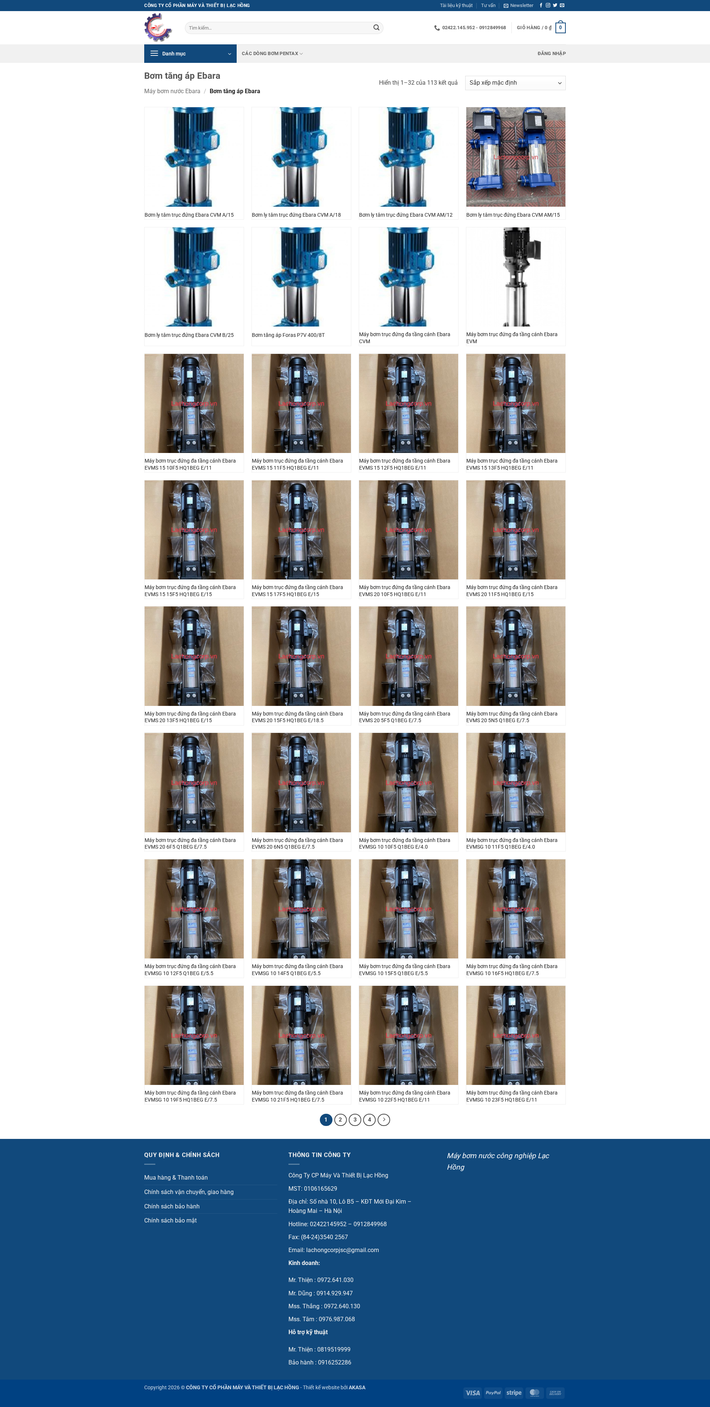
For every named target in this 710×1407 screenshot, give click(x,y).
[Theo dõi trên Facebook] (541, 5)
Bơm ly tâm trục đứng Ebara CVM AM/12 (406, 215)
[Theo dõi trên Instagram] (548, 5)
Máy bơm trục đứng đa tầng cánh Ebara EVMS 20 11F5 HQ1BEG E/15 (512, 591)
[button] (518, 5)
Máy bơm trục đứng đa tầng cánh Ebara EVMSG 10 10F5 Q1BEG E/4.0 (404, 843)
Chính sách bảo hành (172, 1206)
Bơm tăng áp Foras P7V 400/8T (288, 335)
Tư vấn (488, 5)
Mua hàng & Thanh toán (176, 1177)
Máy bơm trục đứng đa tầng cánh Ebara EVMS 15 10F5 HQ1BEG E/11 (190, 464)
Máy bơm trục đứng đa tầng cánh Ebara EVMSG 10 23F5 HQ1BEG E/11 (512, 1096)
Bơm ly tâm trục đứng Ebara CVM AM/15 (513, 215)
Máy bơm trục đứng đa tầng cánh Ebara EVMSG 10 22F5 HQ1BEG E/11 (404, 1096)
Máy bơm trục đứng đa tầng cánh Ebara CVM (404, 338)
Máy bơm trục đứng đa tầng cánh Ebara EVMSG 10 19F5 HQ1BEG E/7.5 (190, 1096)
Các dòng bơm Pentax (270, 53)
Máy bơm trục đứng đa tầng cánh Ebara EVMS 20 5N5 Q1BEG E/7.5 (512, 717)
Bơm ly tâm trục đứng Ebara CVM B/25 (189, 335)
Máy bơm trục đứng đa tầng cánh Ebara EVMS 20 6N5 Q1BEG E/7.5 (297, 843)
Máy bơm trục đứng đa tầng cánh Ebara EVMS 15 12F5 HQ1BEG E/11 (404, 464)
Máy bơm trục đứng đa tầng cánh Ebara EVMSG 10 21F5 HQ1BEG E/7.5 (297, 1096)
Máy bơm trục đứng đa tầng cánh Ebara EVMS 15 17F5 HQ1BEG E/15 (297, 591)
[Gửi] (376, 28)
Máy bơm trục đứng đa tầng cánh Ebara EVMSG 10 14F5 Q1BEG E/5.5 (297, 970)
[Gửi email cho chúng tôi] (562, 5)
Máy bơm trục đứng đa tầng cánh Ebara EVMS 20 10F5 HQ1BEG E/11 (404, 591)
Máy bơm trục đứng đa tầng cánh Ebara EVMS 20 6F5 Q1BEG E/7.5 (190, 843)
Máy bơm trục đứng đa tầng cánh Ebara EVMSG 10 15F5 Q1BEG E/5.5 (404, 970)
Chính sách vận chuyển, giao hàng (189, 1191)
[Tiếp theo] (384, 1120)
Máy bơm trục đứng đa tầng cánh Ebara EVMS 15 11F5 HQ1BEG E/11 (297, 464)
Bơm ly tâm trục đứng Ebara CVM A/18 (296, 215)
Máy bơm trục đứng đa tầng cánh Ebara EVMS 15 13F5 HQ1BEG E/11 (512, 464)
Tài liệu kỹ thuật (456, 5)
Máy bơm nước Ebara (172, 91)
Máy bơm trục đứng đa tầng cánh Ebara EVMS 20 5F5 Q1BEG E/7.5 (404, 717)
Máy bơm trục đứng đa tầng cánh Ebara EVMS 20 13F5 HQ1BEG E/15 (190, 717)
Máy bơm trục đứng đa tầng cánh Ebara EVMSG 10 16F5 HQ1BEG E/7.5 (512, 970)
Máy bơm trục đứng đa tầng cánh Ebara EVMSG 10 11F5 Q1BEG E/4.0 (512, 843)
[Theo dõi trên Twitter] (555, 5)
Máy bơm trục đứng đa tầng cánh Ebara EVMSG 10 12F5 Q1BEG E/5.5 (190, 970)
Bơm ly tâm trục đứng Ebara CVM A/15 (189, 215)
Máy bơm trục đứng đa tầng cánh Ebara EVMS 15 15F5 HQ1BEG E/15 (190, 591)
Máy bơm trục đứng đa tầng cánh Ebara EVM (512, 338)
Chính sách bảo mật (170, 1220)
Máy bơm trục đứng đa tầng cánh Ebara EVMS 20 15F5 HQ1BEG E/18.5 (297, 717)
